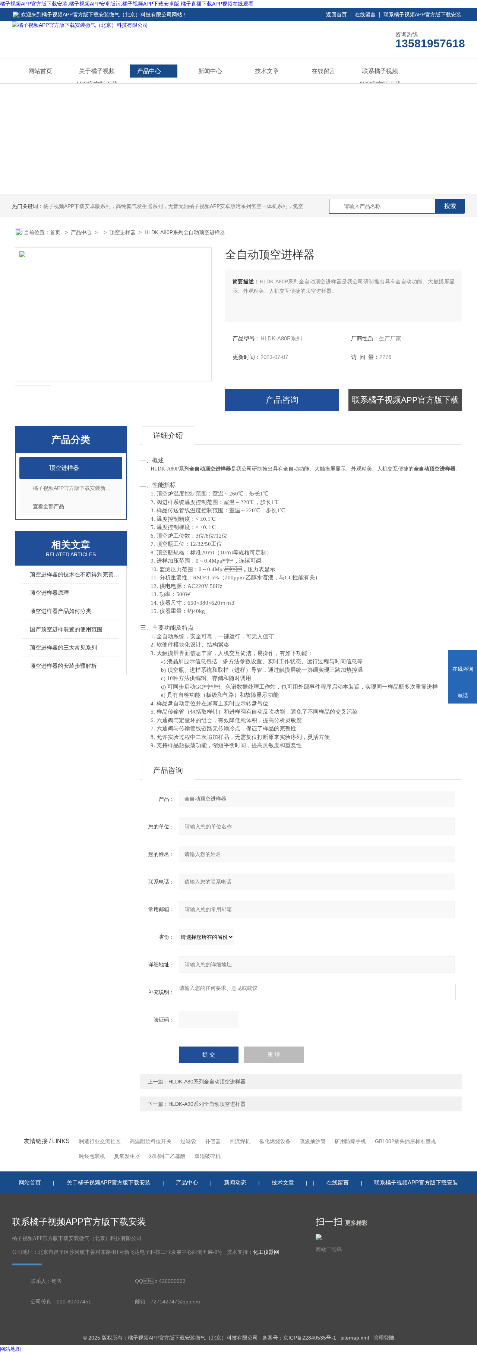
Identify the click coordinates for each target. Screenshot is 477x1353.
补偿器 (213, 1141)
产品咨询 (282, 400)
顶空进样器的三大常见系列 (63, 647)
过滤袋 (188, 1141)
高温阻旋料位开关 (150, 1141)
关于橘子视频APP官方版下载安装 (109, 1182)
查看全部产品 (48, 506)
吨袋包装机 (92, 1156)
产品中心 (149, 71)
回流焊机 (240, 1141)
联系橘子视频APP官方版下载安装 (422, 15)
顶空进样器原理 (49, 592)
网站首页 (40, 71)
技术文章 (267, 71)
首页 (56, 232)
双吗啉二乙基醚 (167, 1156)
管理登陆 (383, 1338)
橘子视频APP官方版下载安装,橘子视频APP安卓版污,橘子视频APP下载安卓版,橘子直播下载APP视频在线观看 (126, 4)
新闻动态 (235, 1182)
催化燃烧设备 (275, 1141)
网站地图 (10, 1349)
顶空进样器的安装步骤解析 (63, 666)
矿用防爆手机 (350, 1141)
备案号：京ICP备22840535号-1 (299, 1338)
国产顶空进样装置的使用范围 (66, 629)
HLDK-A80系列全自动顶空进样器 (207, 1082)
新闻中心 (210, 71)
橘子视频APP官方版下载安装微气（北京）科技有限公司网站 (112, 15)
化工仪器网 (266, 1252)
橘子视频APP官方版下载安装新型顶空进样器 (77, 488)
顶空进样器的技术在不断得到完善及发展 (74, 574)
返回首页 (336, 15)
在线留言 (365, 15)
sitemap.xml (355, 1338)
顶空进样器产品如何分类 (60, 611)
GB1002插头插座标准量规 (405, 1141)
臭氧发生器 (127, 1156)
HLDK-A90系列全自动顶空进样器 (207, 1104)
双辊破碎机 (208, 1156)
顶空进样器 (123, 232)
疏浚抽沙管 (313, 1141)
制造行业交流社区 (100, 1141)
